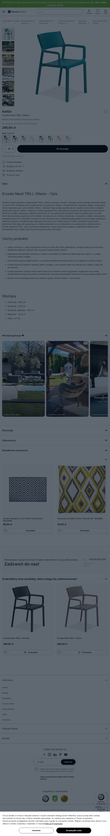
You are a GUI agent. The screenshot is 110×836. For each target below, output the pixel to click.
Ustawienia (36, 830)
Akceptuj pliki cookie (74, 830)
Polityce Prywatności (53, 823)
